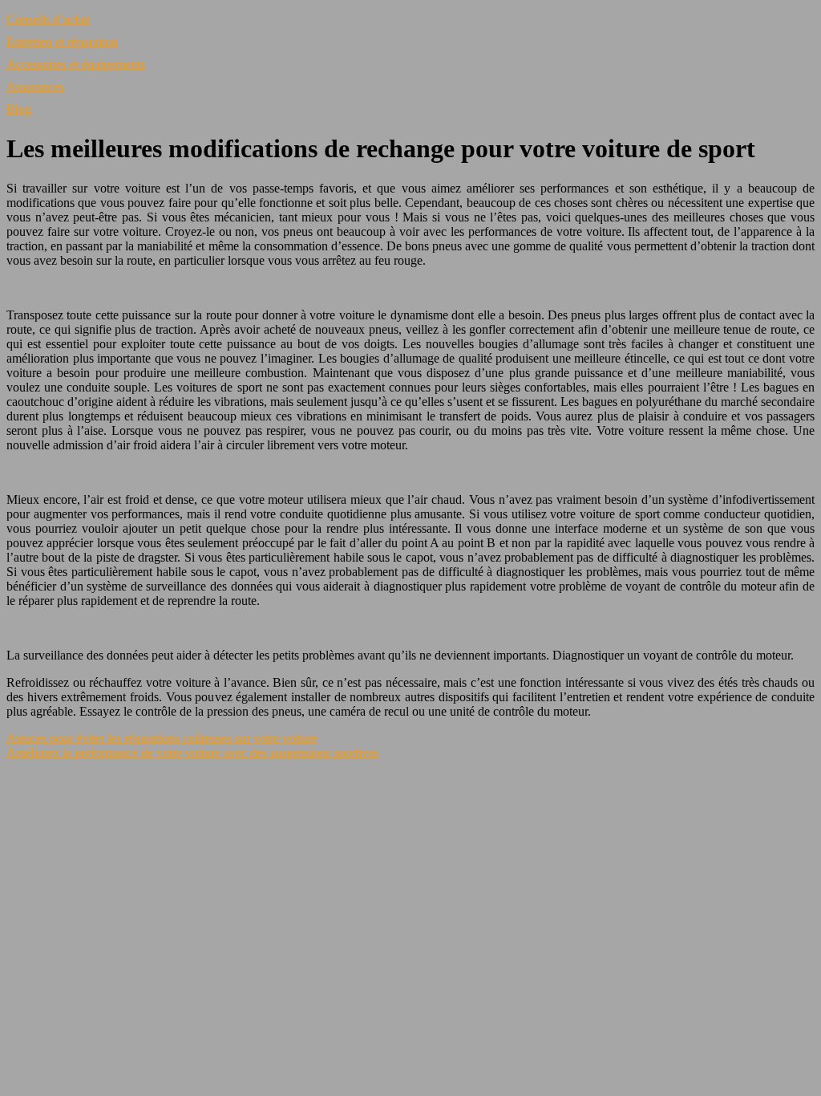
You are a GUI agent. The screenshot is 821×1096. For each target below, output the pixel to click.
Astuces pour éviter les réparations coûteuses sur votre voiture (161, 738)
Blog (18, 109)
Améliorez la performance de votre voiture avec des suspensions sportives (192, 753)
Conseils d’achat (48, 19)
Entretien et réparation (62, 42)
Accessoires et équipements (75, 64)
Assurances (35, 87)
